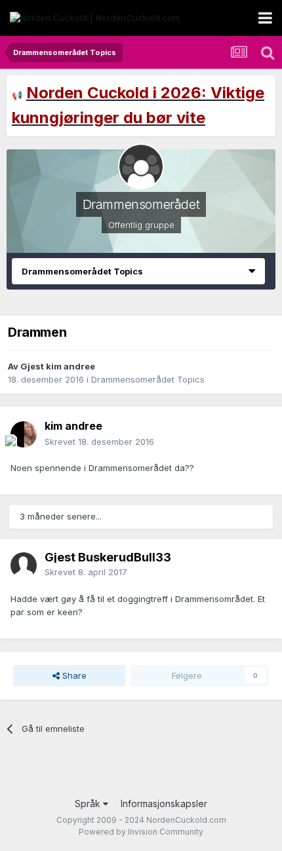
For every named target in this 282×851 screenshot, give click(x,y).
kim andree (73, 425)
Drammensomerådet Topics (148, 379)
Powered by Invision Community (141, 832)
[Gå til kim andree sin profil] (23, 434)
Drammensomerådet (141, 204)
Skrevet (99, 441)
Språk (89, 803)
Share (73, 675)
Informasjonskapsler (164, 803)
